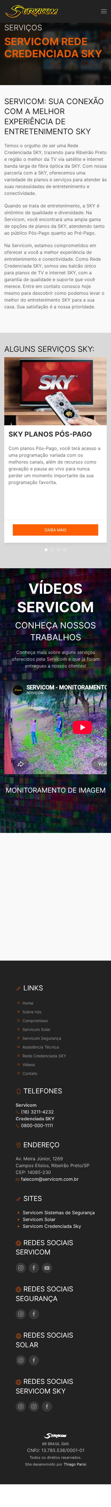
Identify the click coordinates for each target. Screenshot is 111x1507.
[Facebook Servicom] (34, 1268)
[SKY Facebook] (47, 1406)
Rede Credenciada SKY (44, 1055)
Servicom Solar (36, 1029)
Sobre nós (31, 1011)
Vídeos (28, 1064)
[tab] (46, 549)
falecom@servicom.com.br (49, 1179)
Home (27, 1003)
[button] (104, 11)
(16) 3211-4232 (37, 1112)
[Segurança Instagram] (21, 1314)
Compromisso (35, 1020)
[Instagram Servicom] (21, 1268)
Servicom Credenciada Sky (51, 1226)
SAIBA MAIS (55, 529)
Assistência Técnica (40, 1047)
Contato (29, 1073)
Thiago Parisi (75, 1464)
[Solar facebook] (34, 1360)
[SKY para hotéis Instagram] (21, 1406)
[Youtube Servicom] (47, 1268)
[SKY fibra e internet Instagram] (34, 1406)
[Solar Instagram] (21, 1360)
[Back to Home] (32, 11)
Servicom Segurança (41, 1038)
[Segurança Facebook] (34, 1314)
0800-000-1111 (36, 1125)
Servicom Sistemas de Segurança (58, 1212)
